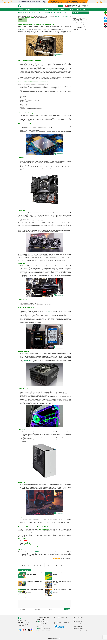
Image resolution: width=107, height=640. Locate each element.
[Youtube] (105, 24)
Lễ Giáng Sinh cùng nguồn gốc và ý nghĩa (80, 30)
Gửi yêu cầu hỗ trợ (77, 623)
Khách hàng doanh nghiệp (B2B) (43, 630)
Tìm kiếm (60, 5)
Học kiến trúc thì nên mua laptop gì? (34, 581)
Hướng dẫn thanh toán (78, 621)
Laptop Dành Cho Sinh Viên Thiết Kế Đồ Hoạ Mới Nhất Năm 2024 (34, 573)
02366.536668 (26, 622)
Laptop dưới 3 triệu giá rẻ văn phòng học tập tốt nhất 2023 (62, 582)
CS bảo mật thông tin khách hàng (80, 630)
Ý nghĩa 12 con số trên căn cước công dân (80, 16)
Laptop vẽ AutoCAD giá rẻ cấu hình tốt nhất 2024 (34, 590)
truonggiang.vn (27, 543)
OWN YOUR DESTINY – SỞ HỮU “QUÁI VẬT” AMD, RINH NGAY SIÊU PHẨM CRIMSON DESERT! (80, 19)
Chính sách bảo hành (78, 626)
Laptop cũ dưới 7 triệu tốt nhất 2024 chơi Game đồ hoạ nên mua (62, 590)
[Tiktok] (105, 26)
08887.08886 (21, 625)
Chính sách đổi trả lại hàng (79, 628)
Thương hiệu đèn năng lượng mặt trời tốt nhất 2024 (62, 573)
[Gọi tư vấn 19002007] (105, 12)
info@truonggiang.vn (27, 542)
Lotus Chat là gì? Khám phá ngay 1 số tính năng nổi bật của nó (80, 27)
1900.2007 (25, 620)
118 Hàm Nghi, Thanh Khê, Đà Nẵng (31, 546)
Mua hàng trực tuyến (78, 619)
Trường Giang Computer (29, 544)
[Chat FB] (105, 18)
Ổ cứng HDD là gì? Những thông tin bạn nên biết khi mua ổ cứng (80, 23)
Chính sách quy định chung (79, 624)
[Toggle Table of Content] (24, 20)
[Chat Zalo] (105, 21)
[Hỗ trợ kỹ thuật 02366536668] (105, 15)
